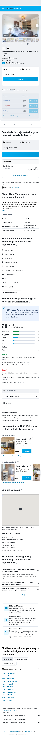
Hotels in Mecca (7, 676)
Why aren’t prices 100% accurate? (14, 722)
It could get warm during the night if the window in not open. (20, 378)
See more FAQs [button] (20, 595)
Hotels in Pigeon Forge (9, 681)
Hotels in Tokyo (7, 700)
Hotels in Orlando (8, 684)
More (3, 210)
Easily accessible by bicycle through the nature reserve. (19, 358)
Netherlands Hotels (14, 731)
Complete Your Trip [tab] (9, 664)
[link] (13, 456)
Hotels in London (7, 695)
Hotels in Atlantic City (9, 692)
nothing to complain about (13, 382)
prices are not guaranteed (9, 710)
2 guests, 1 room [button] (9, 74)
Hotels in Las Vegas (8, 673)
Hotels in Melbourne (8, 679)
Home (5, 731)
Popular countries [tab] (21, 659)
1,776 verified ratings (17, 63)
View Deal (27, 451)
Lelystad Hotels (29, 731)
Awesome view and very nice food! (16, 362)
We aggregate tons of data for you (14, 719)
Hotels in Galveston (8, 697)
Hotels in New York (8, 689)
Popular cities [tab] (7, 659)
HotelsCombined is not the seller (14, 716)
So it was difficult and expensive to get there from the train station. (19, 374)
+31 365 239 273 (8, 60)
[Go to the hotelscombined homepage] (13, 8)
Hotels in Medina (7, 687)
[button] (3, 8)
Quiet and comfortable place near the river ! (18, 365)
